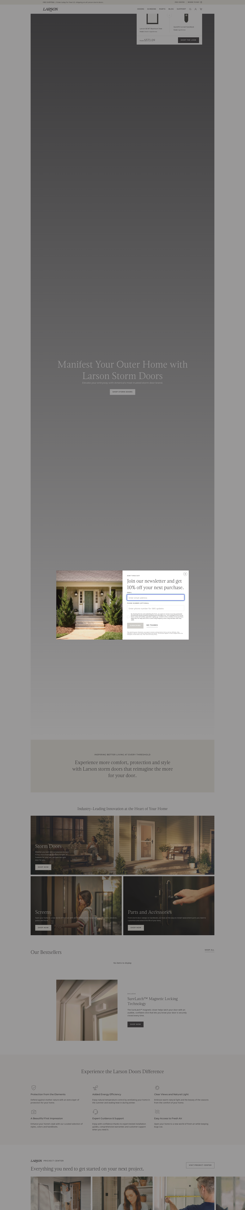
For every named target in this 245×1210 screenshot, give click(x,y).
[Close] (185, 574)
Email (129, 592)
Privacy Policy (153, 634)
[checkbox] (128, 617)
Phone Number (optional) (138, 603)
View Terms (146, 634)
